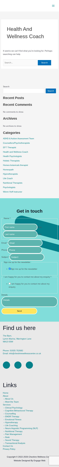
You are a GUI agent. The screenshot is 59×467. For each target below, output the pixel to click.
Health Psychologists (12, 156)
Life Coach (8, 178)
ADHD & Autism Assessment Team (18, 138)
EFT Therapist (9, 147)
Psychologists (9, 187)
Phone (4, 250)
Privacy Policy (9, 449)
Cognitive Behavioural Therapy (19, 411)
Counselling (10, 414)
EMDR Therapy (12, 416)
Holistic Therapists (11, 161)
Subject (5, 257)
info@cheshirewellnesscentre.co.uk (25, 353)
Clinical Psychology (13, 408)
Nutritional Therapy (13, 431)
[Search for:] (20, 63)
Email (4, 243)
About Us (9, 399)
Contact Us (8, 446)
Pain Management (13, 434)
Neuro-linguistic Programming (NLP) (21, 428)
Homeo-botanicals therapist (15, 165)
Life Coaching (11, 425)
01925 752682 (16, 351)
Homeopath (8, 170)
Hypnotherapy (11, 422)
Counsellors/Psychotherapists (16, 143)
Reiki (7, 437)
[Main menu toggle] (53, 6)
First (40, 227)
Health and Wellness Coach (15, 152)
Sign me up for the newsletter (24, 269)
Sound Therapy (12, 440)
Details (4, 295)
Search (6, 87)
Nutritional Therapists (12, 183)
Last (39, 234)
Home (5, 393)
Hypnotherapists (10, 174)
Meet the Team (12, 402)
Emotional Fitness (13, 419)
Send (19, 311)
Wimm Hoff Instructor (12, 192)
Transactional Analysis (15, 443)
